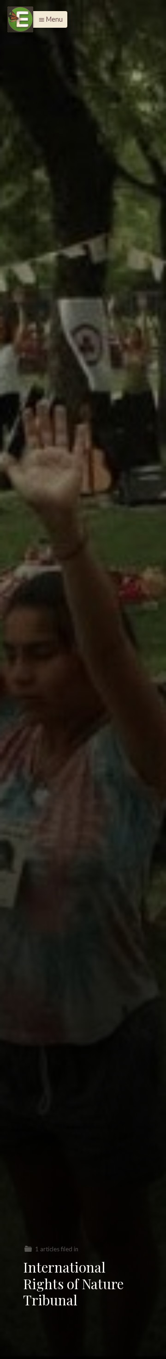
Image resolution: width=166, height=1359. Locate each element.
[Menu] (20, 19)
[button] (48, 19)
